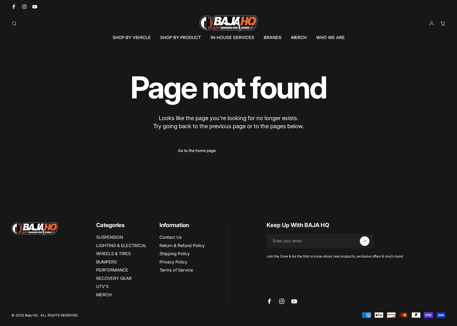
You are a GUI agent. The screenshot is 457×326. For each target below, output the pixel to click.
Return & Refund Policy (182, 245)
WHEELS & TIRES (113, 253)
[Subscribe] (364, 241)
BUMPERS (106, 261)
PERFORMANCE (112, 270)
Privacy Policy (173, 261)
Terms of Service (176, 270)
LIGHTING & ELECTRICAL (121, 245)
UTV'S (102, 286)
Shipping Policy (174, 253)
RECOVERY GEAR (114, 278)
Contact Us (170, 237)
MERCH (104, 294)
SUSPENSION (109, 237)
